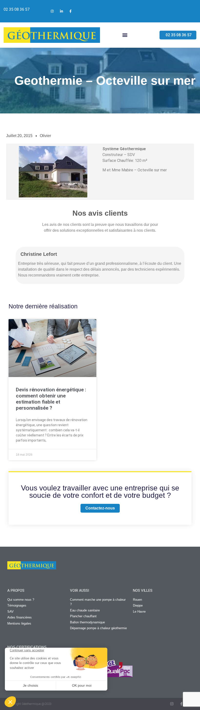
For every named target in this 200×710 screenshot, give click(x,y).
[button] (125, 35)
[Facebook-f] (181, 704)
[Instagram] (172, 704)
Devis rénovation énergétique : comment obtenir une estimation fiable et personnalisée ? (51, 399)
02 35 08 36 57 (17, 9)
